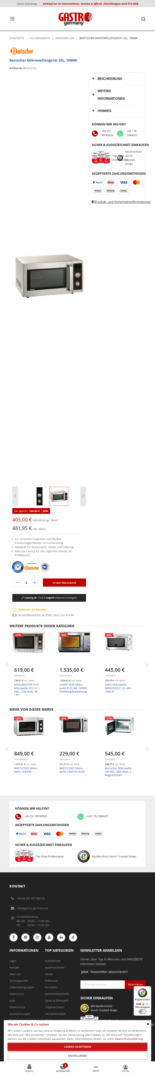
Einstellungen (77, 1056)
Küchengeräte (39, 38)
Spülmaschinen (55, 967)
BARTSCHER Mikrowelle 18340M (26, 769)
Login (12, 961)
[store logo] (75, 19)
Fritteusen (51, 980)
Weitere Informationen (111, 95)
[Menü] (149, 988)
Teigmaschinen (54, 1007)
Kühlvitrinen (53, 961)
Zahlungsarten (18, 980)
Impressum (16, 994)
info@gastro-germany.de (32, 908)
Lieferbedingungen (21, 987)
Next (147, 665)
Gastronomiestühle (57, 994)
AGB (12, 1000)
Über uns (15, 974)
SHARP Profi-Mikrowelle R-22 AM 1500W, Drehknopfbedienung (73, 688)
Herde (49, 974)
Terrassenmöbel (55, 1014)
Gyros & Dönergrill (56, 1000)
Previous (7, 665)
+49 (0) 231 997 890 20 (31, 898)
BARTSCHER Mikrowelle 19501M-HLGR (72, 769)
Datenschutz (17, 1007)
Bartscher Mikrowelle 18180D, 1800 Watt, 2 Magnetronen (118, 771)
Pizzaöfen (51, 987)
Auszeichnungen (20, 1014)
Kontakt (14, 967)
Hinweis (104, 110)
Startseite (16, 38)
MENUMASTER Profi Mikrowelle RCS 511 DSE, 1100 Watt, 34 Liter (26, 690)
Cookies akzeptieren (77, 1047)
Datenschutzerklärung (129, 1039)
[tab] (117, 78)
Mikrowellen (64, 38)
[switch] (142, 1011)
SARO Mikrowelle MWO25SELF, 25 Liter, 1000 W (118, 688)
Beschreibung (110, 78)
